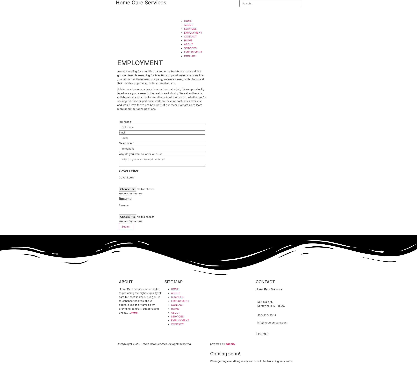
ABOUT (188, 24)
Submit (126, 226)
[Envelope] (216, 9)
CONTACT (190, 36)
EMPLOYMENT (193, 32)
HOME (188, 20)
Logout (262, 333)
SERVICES (190, 28)
